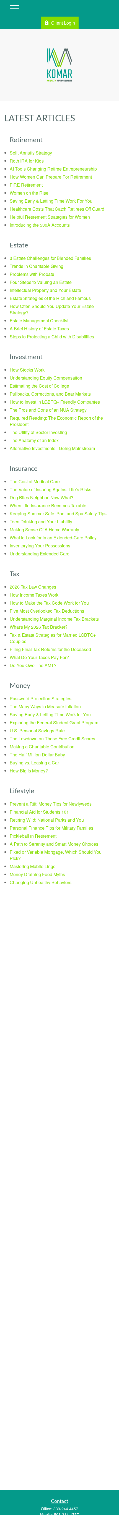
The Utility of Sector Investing (38, 432)
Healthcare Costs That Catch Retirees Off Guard (57, 209)
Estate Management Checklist (39, 320)
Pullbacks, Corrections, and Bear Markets (50, 394)
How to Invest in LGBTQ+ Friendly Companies (55, 402)
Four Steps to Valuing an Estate (41, 282)
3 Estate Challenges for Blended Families (50, 258)
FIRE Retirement (26, 185)
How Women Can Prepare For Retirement (51, 177)
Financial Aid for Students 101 (39, 812)
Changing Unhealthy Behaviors (40, 882)
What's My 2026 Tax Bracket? (39, 627)
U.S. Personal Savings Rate (37, 730)
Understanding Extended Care (39, 553)
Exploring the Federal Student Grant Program (54, 722)
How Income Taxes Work (34, 595)
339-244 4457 (65, 1508)
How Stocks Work (27, 370)
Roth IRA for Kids (27, 161)
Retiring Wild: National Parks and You (47, 820)
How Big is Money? (29, 770)
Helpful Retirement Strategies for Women (50, 217)
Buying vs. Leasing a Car (34, 762)
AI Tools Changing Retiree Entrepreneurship (53, 169)
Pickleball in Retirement (33, 836)
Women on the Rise (29, 193)
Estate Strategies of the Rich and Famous (50, 298)
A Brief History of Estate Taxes (39, 328)
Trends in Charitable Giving (36, 266)
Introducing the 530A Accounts (40, 225)
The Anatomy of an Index (34, 440)
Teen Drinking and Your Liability (41, 521)
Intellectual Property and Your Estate (45, 290)
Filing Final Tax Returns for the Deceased (50, 649)
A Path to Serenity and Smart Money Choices (54, 844)
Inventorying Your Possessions (40, 545)
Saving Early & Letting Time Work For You (51, 201)
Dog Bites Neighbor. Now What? (41, 497)
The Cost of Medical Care (35, 481)
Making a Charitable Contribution (42, 746)
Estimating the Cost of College (39, 386)
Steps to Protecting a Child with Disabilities (52, 336)
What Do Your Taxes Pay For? (39, 657)
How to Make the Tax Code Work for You (49, 603)
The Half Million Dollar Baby (37, 754)
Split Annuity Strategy (31, 153)
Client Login (63, 23)
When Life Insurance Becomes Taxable (48, 505)
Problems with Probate (32, 274)
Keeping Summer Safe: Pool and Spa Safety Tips (58, 513)
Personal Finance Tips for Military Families (51, 828)
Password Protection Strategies (40, 698)
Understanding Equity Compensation (46, 378)
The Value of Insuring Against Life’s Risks (50, 489)
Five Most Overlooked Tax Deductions (47, 611)
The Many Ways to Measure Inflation (45, 706)
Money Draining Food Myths (37, 874)
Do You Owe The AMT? (33, 665)
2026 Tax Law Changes (33, 587)
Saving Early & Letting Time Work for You (50, 714)
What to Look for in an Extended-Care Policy (53, 537)
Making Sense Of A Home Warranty (44, 529)
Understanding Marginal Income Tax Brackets (54, 619)
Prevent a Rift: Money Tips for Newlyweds (51, 804)
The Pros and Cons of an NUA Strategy (48, 410)
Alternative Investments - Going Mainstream (52, 448)
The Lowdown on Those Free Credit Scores (52, 738)
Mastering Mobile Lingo (33, 866)
